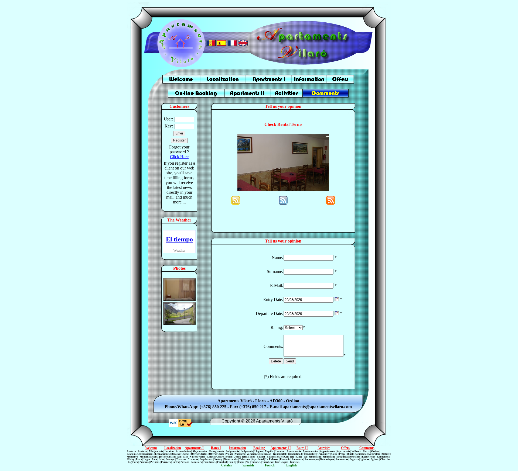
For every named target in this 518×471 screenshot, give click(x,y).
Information (237, 448)
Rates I (216, 448)
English (291, 465)
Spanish (248, 465)
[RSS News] (235, 203)
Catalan (226, 465)
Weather (179, 250)
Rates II (302, 448)
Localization (172, 448)
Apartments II (281, 448)
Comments (366, 448)
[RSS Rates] (330, 203)
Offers (345, 448)
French (270, 465)
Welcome (151, 448)
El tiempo (179, 239)
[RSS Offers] (283, 203)
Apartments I (194, 448)
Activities (324, 448)
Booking (259, 448)
